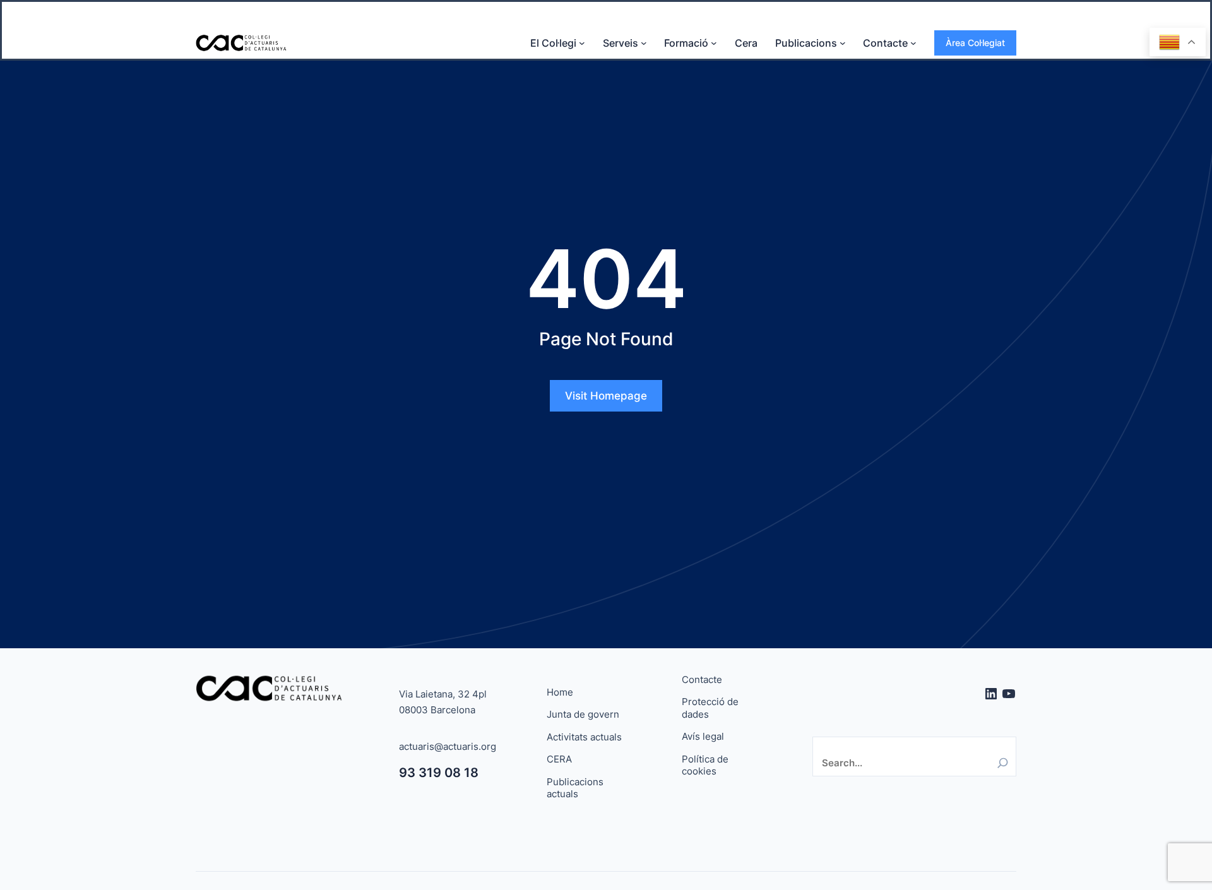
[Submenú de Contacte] (913, 43)
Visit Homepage (606, 395)
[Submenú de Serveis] (644, 43)
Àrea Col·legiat (975, 42)
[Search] (1003, 763)
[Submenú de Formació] (714, 43)
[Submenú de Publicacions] (843, 43)
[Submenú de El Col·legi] (582, 43)
